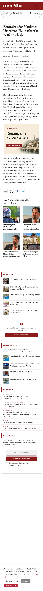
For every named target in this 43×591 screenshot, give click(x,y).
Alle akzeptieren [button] (10, 585)
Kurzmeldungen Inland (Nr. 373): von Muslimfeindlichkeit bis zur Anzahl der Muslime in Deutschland (20, 414)
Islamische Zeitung (12, 6)
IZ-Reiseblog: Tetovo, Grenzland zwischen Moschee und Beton (24, 288)
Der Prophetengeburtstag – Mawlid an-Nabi (24, 280)
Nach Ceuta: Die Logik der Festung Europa (13, 14)
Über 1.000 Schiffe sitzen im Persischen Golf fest (20, 428)
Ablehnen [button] (25, 581)
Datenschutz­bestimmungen (18, 464)
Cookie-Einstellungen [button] (11, 581)
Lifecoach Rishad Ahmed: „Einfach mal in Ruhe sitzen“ (24, 303)
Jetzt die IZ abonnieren (22, 335)
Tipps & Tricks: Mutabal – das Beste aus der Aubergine (23, 311)
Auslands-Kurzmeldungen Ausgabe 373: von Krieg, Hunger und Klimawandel (20, 405)
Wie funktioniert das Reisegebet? (21, 372)
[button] (5, 191)
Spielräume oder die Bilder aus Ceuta (23, 379)
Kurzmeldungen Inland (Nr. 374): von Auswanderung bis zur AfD (16, 397)
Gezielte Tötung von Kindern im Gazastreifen (18, 422)
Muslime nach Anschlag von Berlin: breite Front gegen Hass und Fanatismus (24, 365)
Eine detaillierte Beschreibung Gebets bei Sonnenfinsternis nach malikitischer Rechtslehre (20, 351)
